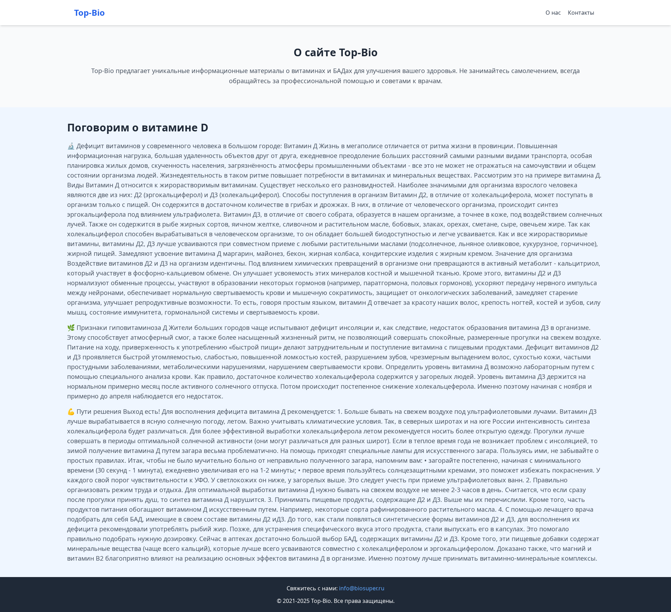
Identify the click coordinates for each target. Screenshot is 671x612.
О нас (553, 12)
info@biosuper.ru (361, 588)
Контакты (581, 12)
